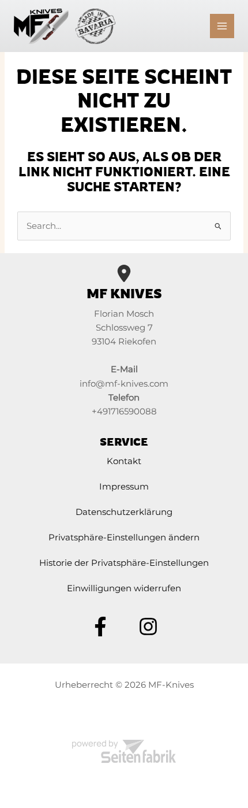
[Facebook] (100, 626)
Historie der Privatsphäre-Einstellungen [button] (124, 563)
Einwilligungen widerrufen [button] (124, 588)
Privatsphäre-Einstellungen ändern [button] (124, 537)
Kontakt (124, 461)
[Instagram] (148, 626)
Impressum (124, 486)
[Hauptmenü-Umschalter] (222, 26)
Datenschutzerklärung (124, 512)
